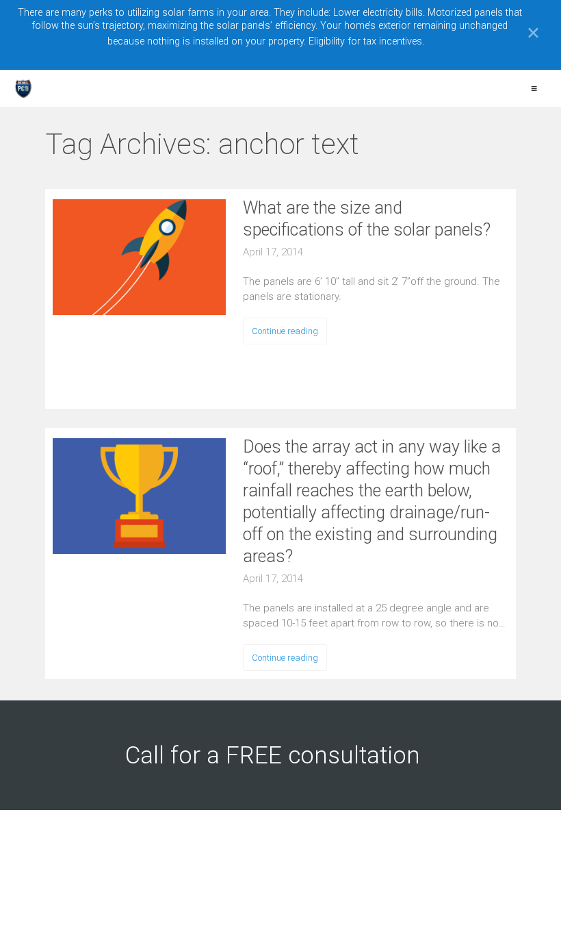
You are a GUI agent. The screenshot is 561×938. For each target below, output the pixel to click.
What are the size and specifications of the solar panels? (367, 219)
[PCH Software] (23, 88)
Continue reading (285, 331)
